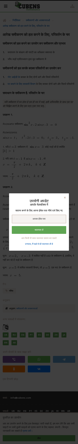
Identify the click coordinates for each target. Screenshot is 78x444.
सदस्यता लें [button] (39, 230)
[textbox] (39, 219)
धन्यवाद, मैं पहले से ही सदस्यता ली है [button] (39, 243)
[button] (65, 197)
